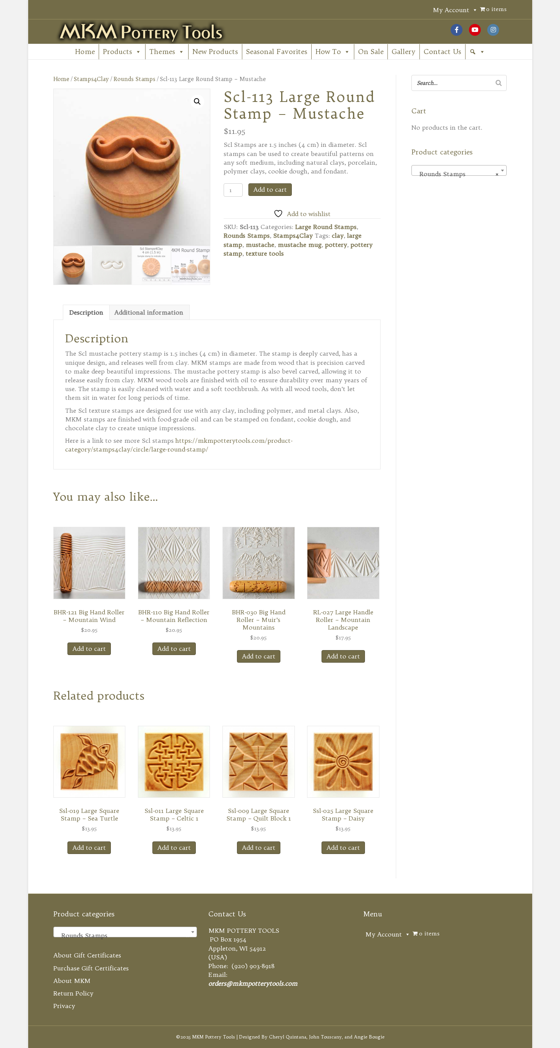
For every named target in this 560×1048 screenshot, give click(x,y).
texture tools (265, 253)
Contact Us (442, 51)
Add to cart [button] (89, 648)
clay (338, 235)
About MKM (72, 980)
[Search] (498, 83)
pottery (336, 244)
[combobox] (459, 170)
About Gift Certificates (87, 955)
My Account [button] (451, 10)
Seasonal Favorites (276, 51)
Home (85, 51)
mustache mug (300, 244)
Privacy (64, 1006)
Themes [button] (162, 51)
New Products (215, 51)
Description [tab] (86, 312)
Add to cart (270, 189)
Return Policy (73, 993)
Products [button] (117, 51)
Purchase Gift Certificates (91, 968)
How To (328, 51)
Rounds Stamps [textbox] (457, 174)
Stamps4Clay (91, 79)
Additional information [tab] (148, 312)
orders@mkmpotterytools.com (253, 983)
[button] (477, 51)
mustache (260, 244)
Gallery (404, 51)
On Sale (371, 51)
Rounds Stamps (134, 79)
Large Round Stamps (326, 227)
